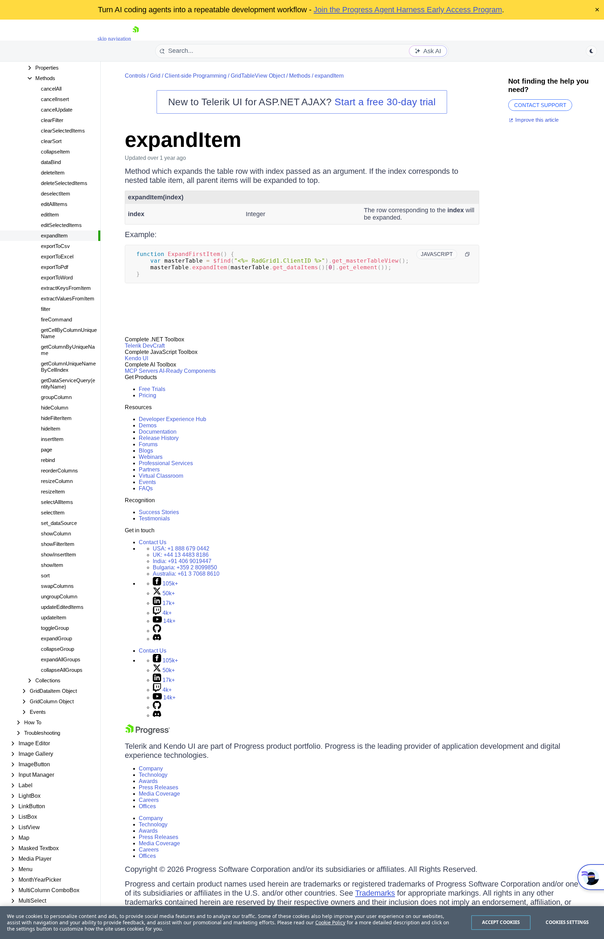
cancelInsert (55, 99)
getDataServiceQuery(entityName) (68, 383)
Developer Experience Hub (172, 419)
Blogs (146, 451)
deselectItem (55, 194)
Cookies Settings (567, 922)
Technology (153, 775)
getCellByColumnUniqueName (69, 333)
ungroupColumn (59, 596)
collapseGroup (57, 649)
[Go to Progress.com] (147, 733)
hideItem (50, 429)
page (46, 450)
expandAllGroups (60, 659)
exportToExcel (57, 256)
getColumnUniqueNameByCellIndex (68, 367)
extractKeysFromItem (66, 288)
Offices (147, 806)
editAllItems (54, 204)
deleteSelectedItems (64, 183)
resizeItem (53, 492)
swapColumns (57, 586)
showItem (52, 565)
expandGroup (56, 638)
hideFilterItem (56, 418)
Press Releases (158, 787)
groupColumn (56, 397)
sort (45, 575)
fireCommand (56, 319)
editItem (50, 215)
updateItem (53, 617)
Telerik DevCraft (145, 346)
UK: (181, 555)
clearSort (51, 141)
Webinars (151, 457)
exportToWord (57, 277)
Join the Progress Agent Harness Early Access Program (408, 9)
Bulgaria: (185, 567)
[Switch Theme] (591, 51)
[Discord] (157, 639)
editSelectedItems (61, 225)
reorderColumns (59, 471)
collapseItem (55, 152)
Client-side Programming (195, 76)
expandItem (54, 236)
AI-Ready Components (187, 371)
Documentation (158, 432)
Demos (148, 425)
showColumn (56, 533)
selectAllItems (57, 502)
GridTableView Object (258, 76)
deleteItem (53, 173)
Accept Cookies (501, 922)
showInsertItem (58, 554)
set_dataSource (59, 523)
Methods (299, 76)
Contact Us (152, 542)
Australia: (186, 574)
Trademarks (375, 893)
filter (45, 309)
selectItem (53, 512)
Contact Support (540, 105)
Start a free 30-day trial (385, 102)
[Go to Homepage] (135, 39)
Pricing (147, 395)
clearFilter (52, 120)
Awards (148, 781)
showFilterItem (57, 544)
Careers (149, 800)
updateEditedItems (62, 607)
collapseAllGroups (61, 670)
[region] (302, 922)
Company (151, 768)
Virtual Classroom (161, 476)
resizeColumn (57, 481)
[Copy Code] (467, 254)
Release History (159, 438)
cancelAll (51, 89)
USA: (181, 549)
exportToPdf (54, 267)
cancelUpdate (56, 110)
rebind (48, 460)
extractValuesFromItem (67, 298)
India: (182, 561)
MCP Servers (141, 371)
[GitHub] (157, 631)
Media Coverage (159, 794)
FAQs (146, 488)
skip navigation (114, 39)
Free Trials (152, 389)
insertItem (52, 439)
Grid (155, 76)
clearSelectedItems (63, 131)
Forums (148, 444)
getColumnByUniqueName (68, 350)
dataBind (51, 162)
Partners (149, 469)
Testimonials (154, 518)
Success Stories (159, 512)
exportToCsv (55, 246)
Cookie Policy (330, 922)
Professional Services (166, 463)
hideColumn (54, 408)
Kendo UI (136, 358)
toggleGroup (55, 628)
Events (147, 482)
